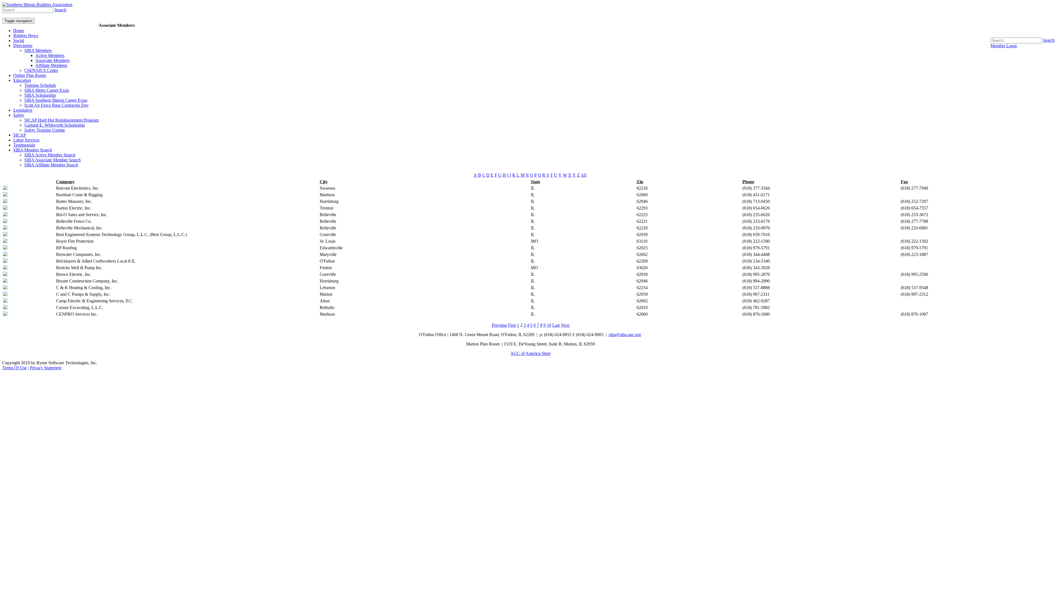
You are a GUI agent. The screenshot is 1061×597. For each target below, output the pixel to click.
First (512, 325)
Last (556, 325)
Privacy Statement (45, 367)
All (583, 175)
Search (1049, 40)
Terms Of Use (14, 367)
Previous (499, 325)
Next (565, 325)
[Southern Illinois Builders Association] (37, 4)
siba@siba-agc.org (625, 334)
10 (549, 325)
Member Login (1004, 45)
